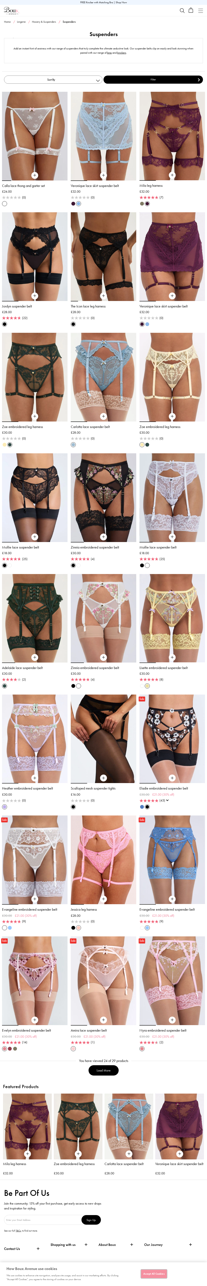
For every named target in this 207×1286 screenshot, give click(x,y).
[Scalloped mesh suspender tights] (103, 778)
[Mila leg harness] (172, 175)
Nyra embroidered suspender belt (162, 1030)
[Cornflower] (9, 927)
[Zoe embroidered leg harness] (35, 416)
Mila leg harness (151, 185)
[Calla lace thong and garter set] (35, 175)
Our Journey (153, 1245)
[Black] (4, 324)
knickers (121, 52)
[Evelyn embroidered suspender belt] (35, 1020)
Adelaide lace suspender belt (22, 668)
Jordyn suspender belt (17, 306)
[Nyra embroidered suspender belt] (172, 1020)
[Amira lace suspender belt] (103, 1020)
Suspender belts (180, 30)
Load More (104, 1070)
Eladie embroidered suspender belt (163, 788)
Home (7, 21)
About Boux (107, 1245)
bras (109, 52)
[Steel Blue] (73, 444)
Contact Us (12, 1249)
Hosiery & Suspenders (44, 21)
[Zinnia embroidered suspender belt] (103, 537)
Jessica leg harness (84, 909)
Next (201, 1129)
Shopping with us (63, 1244)
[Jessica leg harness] (103, 899)
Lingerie (21, 21)
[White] (9, 565)
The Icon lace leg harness (88, 306)
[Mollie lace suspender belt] (35, 537)
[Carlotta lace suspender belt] (103, 416)
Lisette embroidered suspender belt (163, 668)
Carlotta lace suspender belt (90, 427)
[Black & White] (147, 806)
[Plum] (73, 203)
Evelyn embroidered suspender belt (26, 1030)
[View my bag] (191, 12)
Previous (6, 1129)
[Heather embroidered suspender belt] (35, 778)
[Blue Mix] (142, 806)
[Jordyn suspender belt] (35, 296)
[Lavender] (4, 806)
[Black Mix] (73, 565)
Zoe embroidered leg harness (22, 427)
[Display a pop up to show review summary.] (168, 801)
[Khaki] (142, 203)
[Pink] (78, 927)
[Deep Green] (9, 444)
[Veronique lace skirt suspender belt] (103, 175)
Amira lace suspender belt (89, 1030)
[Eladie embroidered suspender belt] (172, 778)
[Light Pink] (73, 1048)
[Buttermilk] (4, 444)
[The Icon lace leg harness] (103, 296)
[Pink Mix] (4, 1048)
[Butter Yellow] (147, 685)
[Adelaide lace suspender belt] (35, 657)
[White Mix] (4, 203)
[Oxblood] (9, 1048)
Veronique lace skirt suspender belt (95, 186)
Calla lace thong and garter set (23, 186)
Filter (153, 79)
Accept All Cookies (153, 1273)
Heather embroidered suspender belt (27, 788)
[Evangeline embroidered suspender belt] (35, 899)
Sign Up (91, 1220)
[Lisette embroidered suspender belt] (172, 657)
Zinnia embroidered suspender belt (95, 547)
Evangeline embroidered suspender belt (29, 909)
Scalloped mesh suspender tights (93, 788)
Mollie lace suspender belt (20, 547)
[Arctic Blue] (78, 203)
